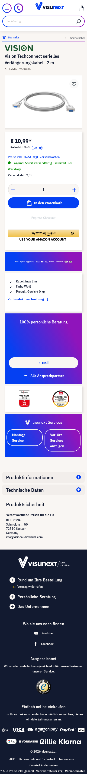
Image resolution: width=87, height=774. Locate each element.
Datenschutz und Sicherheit (37, 759)
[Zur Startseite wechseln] (43, 8)
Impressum (66, 759)
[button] (43, 235)
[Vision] (43, 48)
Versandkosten (75, 771)
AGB (12, 759)
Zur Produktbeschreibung (26, 299)
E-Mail (43, 362)
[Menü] (7, 8)
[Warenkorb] (82, 8)
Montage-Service (19, 437)
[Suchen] (79, 21)
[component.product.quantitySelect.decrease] (13, 189)
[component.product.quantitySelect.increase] (74, 189)
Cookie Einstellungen (43, 765)
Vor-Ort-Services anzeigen (57, 440)
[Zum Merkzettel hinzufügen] (74, 83)
